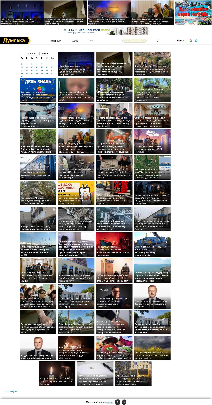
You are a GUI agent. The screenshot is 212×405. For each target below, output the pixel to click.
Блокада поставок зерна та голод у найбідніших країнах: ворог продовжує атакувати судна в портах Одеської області (151, 173)
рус (157, 40)
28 (42, 73)
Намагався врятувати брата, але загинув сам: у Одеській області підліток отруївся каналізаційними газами (114, 173)
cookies (109, 402)
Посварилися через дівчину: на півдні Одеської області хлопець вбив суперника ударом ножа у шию (38, 328)
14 (42, 67)
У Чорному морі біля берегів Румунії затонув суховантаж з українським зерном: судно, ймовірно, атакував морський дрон (114, 147)
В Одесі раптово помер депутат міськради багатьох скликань (37, 357)
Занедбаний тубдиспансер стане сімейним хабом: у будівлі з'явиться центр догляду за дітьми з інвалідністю (76, 328)
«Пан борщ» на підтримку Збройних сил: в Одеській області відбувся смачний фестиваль (114, 355)
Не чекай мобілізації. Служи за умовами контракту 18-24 (148, 149)
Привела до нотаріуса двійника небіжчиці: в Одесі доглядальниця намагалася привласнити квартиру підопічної (114, 121)
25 (27, 73)
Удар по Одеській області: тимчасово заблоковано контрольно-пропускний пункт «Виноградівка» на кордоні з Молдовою (74, 353)
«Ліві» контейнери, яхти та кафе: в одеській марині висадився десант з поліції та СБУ (35, 250)
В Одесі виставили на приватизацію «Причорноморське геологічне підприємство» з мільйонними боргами (152, 225)
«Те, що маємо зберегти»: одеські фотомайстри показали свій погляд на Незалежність (152, 355)
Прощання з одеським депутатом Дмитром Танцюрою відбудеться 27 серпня (151, 304)
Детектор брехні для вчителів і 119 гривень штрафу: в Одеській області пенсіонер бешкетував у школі (37, 276)
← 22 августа (11, 391)
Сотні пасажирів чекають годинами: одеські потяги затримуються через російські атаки (35, 173)
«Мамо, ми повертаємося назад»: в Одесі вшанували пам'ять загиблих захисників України (112, 96)
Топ (91, 41)
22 (47, 70)
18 (27, 70)
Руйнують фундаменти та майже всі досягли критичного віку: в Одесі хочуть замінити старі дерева (112, 199)
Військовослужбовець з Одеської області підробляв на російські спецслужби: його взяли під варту (113, 278)
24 (22, 73)
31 (22, 76)
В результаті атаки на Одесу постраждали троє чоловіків (35, 228)
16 (52, 67)
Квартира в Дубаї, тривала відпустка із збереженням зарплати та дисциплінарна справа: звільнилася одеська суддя (150, 21)
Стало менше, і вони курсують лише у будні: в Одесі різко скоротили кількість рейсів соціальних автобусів (130, 379)
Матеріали (55, 41)
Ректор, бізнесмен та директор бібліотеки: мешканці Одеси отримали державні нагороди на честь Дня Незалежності (93, 379)
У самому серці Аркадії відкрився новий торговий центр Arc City (75, 278)
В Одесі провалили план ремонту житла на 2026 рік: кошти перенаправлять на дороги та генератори (75, 173)
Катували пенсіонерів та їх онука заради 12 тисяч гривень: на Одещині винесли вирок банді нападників (151, 199)
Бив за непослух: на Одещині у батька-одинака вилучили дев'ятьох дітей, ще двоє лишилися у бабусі (76, 96)
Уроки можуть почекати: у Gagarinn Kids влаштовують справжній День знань (37, 96)
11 (27, 67)
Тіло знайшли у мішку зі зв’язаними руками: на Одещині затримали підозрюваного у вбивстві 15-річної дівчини (152, 70)
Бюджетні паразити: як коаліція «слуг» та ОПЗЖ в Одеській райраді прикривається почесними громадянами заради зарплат (152, 121)
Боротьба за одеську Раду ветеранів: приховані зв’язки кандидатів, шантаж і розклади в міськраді (151, 328)
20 (37, 70)
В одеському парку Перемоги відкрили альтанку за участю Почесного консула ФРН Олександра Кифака (149, 95)
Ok (117, 402)
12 (32, 67)
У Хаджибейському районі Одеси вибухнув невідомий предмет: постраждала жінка (36, 149)
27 (37, 73)
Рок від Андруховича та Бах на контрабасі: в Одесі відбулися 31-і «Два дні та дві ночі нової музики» (113, 250)
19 (32, 70)
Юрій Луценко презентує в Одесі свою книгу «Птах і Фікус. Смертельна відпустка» (112, 302)
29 (47, 73)
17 (22, 70)
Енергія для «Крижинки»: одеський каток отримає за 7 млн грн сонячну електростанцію (151, 250)
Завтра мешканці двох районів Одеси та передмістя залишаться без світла (56, 381)
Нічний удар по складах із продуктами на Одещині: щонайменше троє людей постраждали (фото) (17, 21)
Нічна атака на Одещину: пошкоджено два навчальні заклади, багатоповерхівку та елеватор (111, 225)
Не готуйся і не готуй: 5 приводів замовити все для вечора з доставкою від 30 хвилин (74, 199)
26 (32, 73)
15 (47, 67)
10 (22, 67)
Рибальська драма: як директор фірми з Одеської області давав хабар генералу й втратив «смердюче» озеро (151, 276)
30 (52, 73)
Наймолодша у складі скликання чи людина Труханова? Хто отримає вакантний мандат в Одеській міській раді (76, 302)
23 (52, 70)
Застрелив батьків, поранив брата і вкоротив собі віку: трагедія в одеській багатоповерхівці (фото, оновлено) (64, 21)
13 (37, 67)
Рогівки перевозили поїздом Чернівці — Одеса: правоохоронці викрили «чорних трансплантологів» (37, 121)
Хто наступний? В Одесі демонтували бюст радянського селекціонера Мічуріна (36, 201)
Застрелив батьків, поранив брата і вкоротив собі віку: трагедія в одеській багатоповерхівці (111, 69)
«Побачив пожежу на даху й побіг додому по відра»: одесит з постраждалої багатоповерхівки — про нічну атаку (75, 225)
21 (42, 70)
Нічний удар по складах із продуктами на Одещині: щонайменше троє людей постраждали (72, 70)
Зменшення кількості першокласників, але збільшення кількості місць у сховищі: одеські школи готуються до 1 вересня (37, 302)
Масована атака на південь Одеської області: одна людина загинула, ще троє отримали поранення (107, 21)
